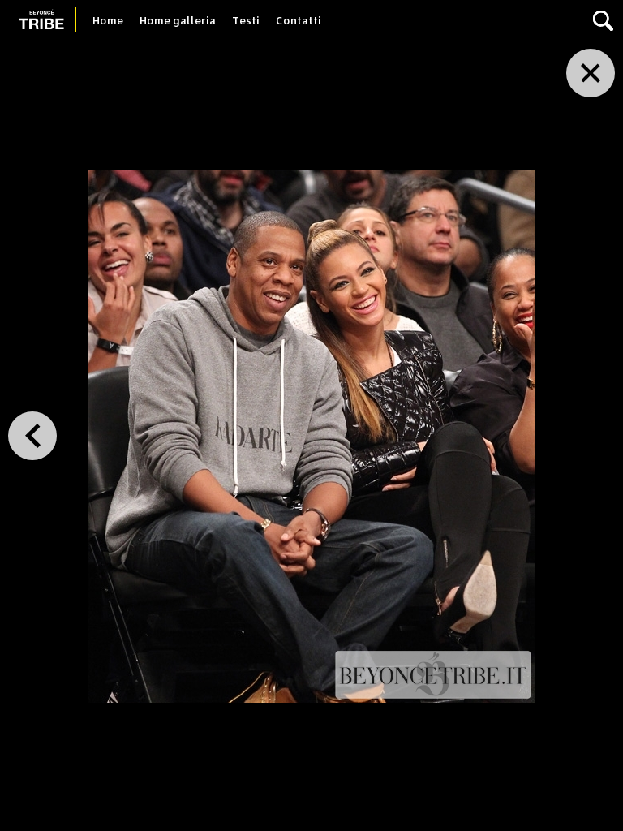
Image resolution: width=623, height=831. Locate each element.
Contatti (298, 20)
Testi (246, 20)
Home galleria (178, 20)
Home (107, 20)
